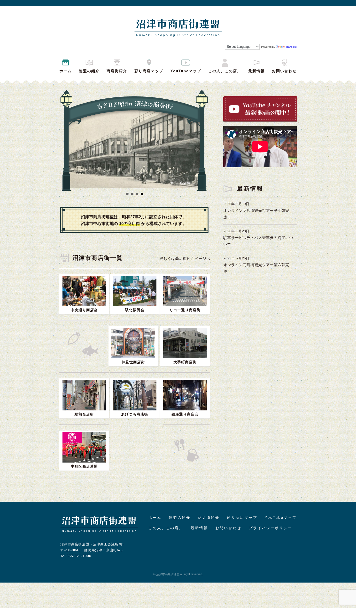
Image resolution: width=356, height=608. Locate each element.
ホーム (65, 71)
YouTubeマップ (185, 71)
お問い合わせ (284, 71)
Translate (291, 46)
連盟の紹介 (89, 71)
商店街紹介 (117, 71)
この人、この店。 (224, 71)
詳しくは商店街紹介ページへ (185, 258)
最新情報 (256, 71)
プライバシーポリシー (270, 528)
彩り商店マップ (148, 71)
